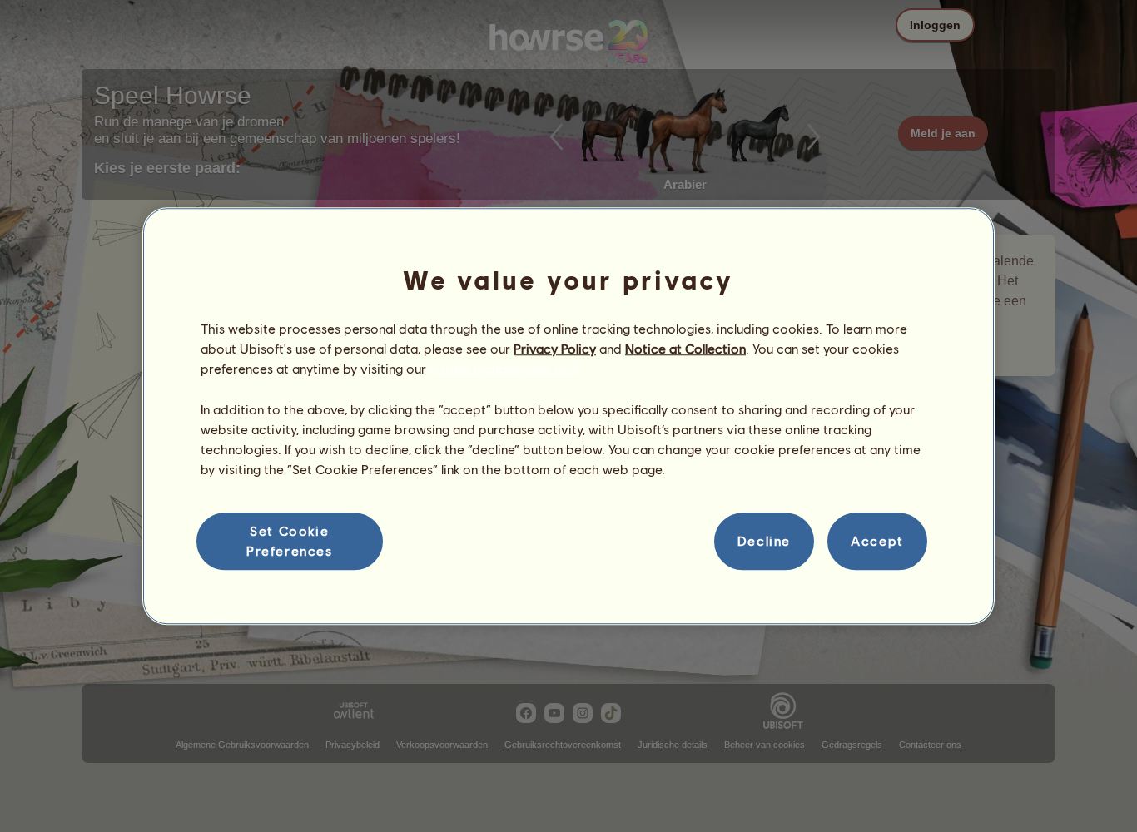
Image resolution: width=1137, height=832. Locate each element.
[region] (568, 416)
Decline (764, 541)
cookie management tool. (505, 369)
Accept (877, 541)
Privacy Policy (555, 348)
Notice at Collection (685, 348)
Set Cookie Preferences (289, 540)
